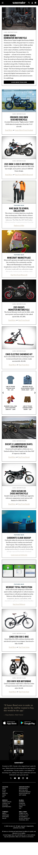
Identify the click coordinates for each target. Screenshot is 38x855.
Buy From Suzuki (24, 504)
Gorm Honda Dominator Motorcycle (15, 36)
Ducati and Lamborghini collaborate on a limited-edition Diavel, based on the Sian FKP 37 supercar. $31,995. (19, 451)
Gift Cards (22, 795)
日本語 (21, 806)
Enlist (4, 818)
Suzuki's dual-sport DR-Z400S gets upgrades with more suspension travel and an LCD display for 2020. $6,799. (19, 498)
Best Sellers (23, 790)
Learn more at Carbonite (19, 555)
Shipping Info (6, 806)
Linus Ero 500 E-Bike (19, 636)
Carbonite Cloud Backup (19, 537)
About (4, 813)
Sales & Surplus (24, 793)
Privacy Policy (24, 815)
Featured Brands (25, 791)
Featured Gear (19, 205)
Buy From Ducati (24, 320)
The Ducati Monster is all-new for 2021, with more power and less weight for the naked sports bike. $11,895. (19, 314)
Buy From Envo (24, 365)
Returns (5, 805)
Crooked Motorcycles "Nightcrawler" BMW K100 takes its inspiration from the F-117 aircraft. (19, 124)
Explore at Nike (19, 225)
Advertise (5, 815)
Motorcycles (12, 32)
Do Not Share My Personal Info (24, 819)
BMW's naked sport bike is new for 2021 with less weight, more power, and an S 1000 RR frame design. (19, 168)
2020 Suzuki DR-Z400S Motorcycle (19, 492)
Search (29, 2)
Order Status (6, 801)
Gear (4, 788)
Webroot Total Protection (19, 587)
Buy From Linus (24, 647)
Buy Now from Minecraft (19, 275)
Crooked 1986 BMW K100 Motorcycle (19, 118)
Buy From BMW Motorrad (24, 174)
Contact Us (6, 803)
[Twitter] (11, 778)
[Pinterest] (27, 778)
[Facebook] (19, 778)
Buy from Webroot (19, 604)
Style (4, 790)
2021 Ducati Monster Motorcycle (19, 308)
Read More (8, 130)
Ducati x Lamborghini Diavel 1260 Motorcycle (19, 445)
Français (22, 803)
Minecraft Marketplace (19, 257)
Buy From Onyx (24, 692)
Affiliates (5, 816)
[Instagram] (23, 778)
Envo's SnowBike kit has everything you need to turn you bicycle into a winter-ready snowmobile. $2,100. (19, 359)
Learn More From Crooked (24, 130)
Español (22, 801)
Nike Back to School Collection (19, 209)
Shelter (5, 793)
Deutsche (22, 805)
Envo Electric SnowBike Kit (19, 354)
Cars (5, 32)
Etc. (3, 796)
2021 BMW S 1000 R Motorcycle (19, 164)
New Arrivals (23, 788)
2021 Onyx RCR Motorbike (19, 681)
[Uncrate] (19, 3)
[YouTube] (15, 778)
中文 (20, 808)
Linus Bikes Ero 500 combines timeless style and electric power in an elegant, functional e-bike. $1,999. (19, 641)
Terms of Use (23, 813)
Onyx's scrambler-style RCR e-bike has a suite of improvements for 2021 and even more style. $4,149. (19, 686)
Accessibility (23, 816)
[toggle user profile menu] (32, 3)
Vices (4, 795)
